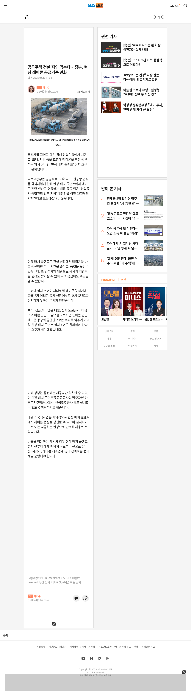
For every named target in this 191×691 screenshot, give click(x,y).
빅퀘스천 (132, 346)
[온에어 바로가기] (175, 5)
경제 (132, 331)
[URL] (85, 598)
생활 (156, 331)
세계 (109, 338)
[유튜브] (83, 658)
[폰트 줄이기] (154, 17)
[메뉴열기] (6, 5)
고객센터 (133, 646)
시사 (156, 346)
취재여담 (132, 338)
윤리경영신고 (148, 646)
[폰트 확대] (163, 17)
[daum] (99, 658)
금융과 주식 (109, 346)
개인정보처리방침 (57, 646)
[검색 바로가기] (185, 5)
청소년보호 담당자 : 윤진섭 (112, 646)
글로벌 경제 (155, 338)
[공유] (27, 17)
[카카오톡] (76, 598)
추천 (123, 280)
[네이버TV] (107, 658)
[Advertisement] (28, 649)
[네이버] (91, 658)
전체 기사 (109, 331)
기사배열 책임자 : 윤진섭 (82, 646)
